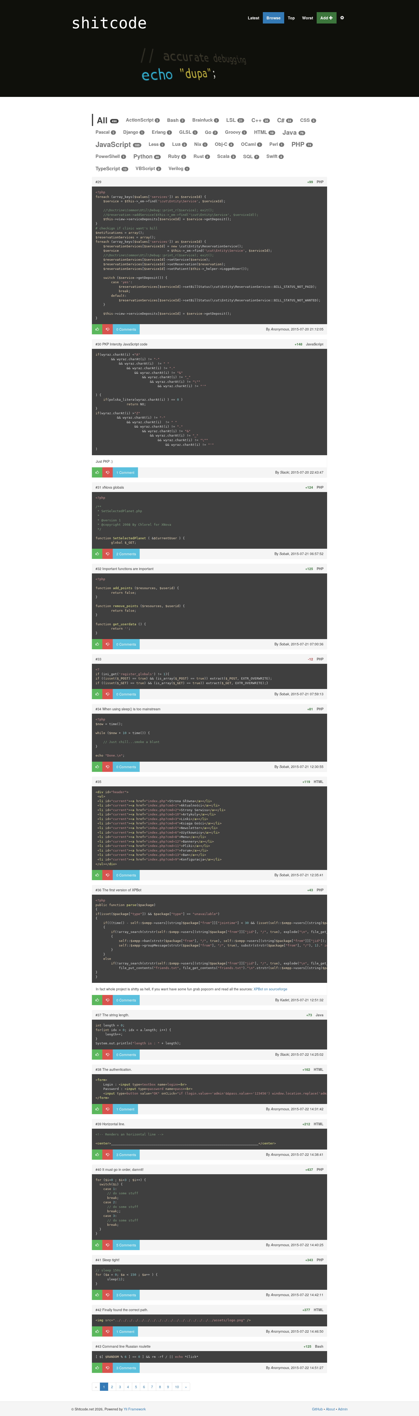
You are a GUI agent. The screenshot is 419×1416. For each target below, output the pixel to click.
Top (291, 18)
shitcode (109, 23)
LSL (234, 119)
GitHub (317, 1409)
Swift (274, 156)
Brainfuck (204, 120)
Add (324, 18)
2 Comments (126, 553)
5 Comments (126, 1245)
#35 (98, 781)
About (330, 1409)
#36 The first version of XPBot (118, 889)
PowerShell (110, 156)
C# (284, 120)
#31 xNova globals (110, 487)
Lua (178, 144)
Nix (200, 144)
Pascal (105, 132)
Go (210, 132)
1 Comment (125, 472)
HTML (264, 132)
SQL (250, 156)
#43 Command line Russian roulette (123, 1346)
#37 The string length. (112, 1014)
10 (177, 1386)
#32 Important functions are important (124, 568)
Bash (175, 120)
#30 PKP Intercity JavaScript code (121, 344)
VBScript (148, 168)
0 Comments (126, 329)
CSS (307, 120)
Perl (275, 144)
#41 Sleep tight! (108, 1259)
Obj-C (223, 144)
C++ (259, 120)
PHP (301, 144)
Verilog (178, 168)
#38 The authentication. (114, 1069)
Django (133, 132)
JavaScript (118, 144)
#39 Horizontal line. (110, 1123)
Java (293, 132)
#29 (98, 181)
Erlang (161, 132)
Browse (273, 18)
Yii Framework (135, 1409)
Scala (225, 156)
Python (146, 156)
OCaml (250, 144)
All (107, 120)
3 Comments (126, 1154)
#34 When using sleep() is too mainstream (128, 708)
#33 (98, 659)
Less (156, 144)
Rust (200, 156)
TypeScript (111, 168)
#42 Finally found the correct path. (122, 1309)
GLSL (187, 132)
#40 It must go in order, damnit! (120, 1169)
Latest (253, 18)
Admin (343, 1409)
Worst (307, 18)
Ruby (176, 156)
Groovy (235, 132)
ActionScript (142, 120)
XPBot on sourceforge (270, 988)
